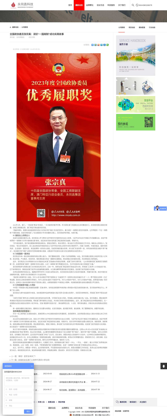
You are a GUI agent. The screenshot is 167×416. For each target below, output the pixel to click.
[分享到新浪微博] (98, 45)
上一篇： (24, 356)
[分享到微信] (107, 45)
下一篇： (30, 360)
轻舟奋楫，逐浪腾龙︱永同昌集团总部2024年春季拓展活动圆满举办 (86, 390)
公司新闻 (25, 27)
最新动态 (15, 27)
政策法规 (51, 402)
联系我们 (133, 402)
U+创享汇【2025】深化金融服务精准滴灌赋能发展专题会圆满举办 (38, 374)
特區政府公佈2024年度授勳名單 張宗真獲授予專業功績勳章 (83, 374)
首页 (70, 5)
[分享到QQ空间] (95, 45)
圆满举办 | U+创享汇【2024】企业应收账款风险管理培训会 (35, 390)
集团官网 (123, 402)
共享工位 (41, 402)
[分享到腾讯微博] (101, 45)
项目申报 (61, 402)
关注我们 (143, 402)
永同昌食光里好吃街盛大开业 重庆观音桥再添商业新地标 (82, 382)
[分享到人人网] (104, 45)
